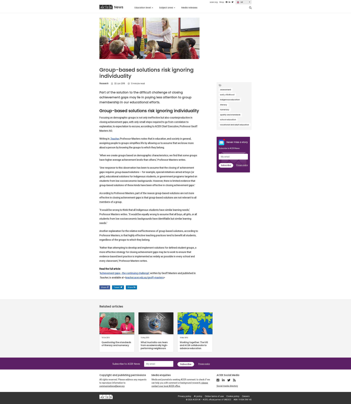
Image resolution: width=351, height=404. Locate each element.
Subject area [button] (166, 7)
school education (228, 119)
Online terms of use (214, 396)
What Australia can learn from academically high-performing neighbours (154, 345)
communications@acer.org (111, 386)
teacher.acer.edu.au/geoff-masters (144, 277)
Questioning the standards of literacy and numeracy (116, 344)
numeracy (224, 109)
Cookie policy (232, 396)
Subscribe (226, 165)
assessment (225, 89)
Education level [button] (143, 7)
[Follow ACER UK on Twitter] (232, 2)
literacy (223, 104)
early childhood (227, 94)
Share (104, 287)
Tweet (117, 287)
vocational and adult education (234, 124)
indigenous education (230, 99)
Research (103, 83)
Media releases (190, 7)
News (118, 7)
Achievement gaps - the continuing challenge (124, 273)
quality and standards (230, 114)
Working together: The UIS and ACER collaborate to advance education (194, 345)
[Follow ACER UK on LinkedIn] (229, 2)
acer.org (214, 2)
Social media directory (227, 386)
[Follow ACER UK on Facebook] (226, 2)
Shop (221, 2)
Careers (246, 396)
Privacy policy (242, 165)
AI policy (198, 396)
